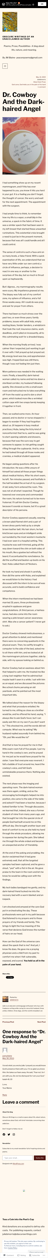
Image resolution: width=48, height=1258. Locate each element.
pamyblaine (7, 1056)
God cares (15, 84)
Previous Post (8, 1022)
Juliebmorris (14, 1000)
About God (37, 82)
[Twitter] (8, 1134)
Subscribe (40, 1158)
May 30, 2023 (8, 1058)
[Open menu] (5, 66)
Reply (4, 1095)
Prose (44, 82)
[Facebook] (3, 1134)
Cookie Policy (12, 1248)
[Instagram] (13, 1134)
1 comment (42, 87)
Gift (42, 4)
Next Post (41, 1022)
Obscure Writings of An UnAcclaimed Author (18, 37)
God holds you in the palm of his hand (33, 84)
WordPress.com (18, 1163)
